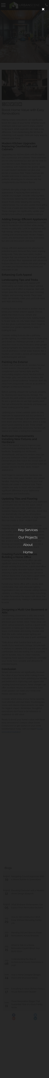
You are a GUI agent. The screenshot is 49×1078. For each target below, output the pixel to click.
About (28, 545)
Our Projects (27, 537)
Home (28, 552)
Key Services (28, 530)
